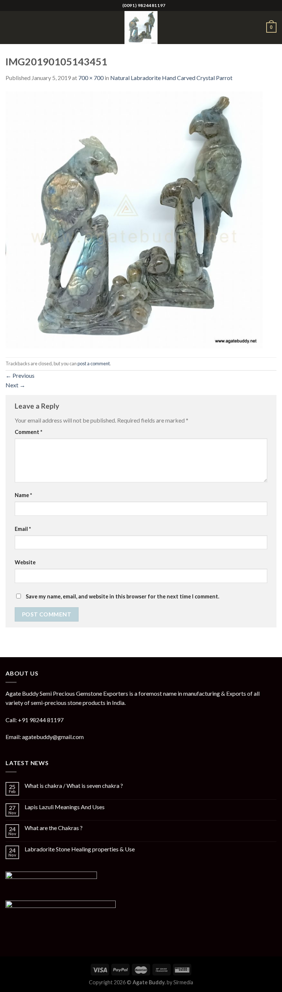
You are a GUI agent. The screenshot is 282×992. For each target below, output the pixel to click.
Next (15, 384)
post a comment (93, 363)
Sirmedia (183, 982)
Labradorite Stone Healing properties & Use (80, 849)
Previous (20, 375)
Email (23, 529)
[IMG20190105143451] (134, 219)
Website (25, 562)
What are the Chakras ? (54, 827)
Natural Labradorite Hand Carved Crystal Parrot (171, 77)
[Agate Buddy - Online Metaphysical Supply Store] (141, 27)
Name (23, 495)
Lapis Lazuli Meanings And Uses (65, 806)
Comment (28, 432)
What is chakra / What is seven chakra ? (74, 785)
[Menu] (10, 27)
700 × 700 (91, 77)
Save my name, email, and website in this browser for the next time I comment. (122, 596)
